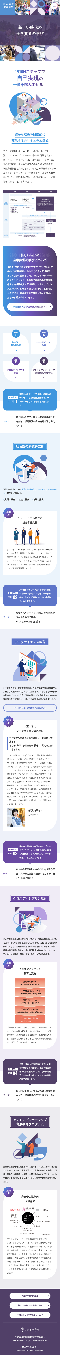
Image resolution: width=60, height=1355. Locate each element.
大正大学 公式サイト (30, 1347)
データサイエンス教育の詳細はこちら (30, 708)
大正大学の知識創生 (30, 1296)
